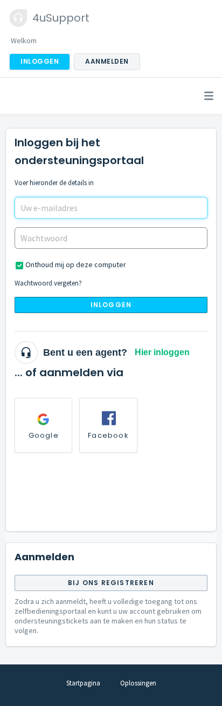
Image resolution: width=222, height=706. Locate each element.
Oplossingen (138, 683)
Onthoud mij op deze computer (75, 264)
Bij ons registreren (111, 582)
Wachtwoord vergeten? (48, 283)
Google (44, 435)
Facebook (108, 435)
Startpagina (83, 683)
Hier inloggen (162, 352)
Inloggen (111, 304)
